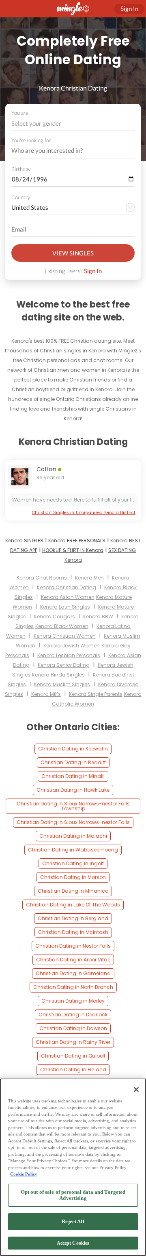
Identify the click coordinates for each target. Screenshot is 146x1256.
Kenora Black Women (61, 626)
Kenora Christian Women (65, 635)
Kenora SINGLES (24, 540)
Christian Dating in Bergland (73, 918)
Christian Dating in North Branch (73, 987)
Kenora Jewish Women (71, 645)
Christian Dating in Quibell (73, 1055)
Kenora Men (89, 577)
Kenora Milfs (46, 694)
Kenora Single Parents (95, 694)
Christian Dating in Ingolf (73, 863)
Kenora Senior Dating (64, 665)
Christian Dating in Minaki (73, 776)
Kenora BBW (98, 616)
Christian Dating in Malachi (73, 835)
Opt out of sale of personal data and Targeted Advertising (73, 1195)
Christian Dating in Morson (73, 877)
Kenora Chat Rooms (42, 577)
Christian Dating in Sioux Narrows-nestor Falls (73, 822)
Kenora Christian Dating (66, 587)
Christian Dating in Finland (73, 1069)
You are (19, 113)
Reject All (73, 1221)
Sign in (129, 8)
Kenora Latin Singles (65, 606)
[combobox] (73, 123)
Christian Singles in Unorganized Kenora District (83, 513)
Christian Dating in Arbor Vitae (73, 959)
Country (20, 197)
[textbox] (72, 123)
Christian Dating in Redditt (73, 762)
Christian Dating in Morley (73, 1000)
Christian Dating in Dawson (73, 1028)
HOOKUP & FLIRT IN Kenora (72, 550)
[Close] (136, 1089)
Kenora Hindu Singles (58, 674)
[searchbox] (67, 151)
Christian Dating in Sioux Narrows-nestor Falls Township (73, 806)
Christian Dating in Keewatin (73, 748)
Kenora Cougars (54, 616)
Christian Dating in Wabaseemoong (73, 849)
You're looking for (31, 140)
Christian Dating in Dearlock (73, 1014)
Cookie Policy (23, 1174)
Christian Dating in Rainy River (73, 1042)
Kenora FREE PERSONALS (76, 540)
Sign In (93, 270)
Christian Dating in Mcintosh (73, 932)
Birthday (20, 169)
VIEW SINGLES (73, 253)
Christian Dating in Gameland (73, 973)
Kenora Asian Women (67, 597)
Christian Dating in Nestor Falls (73, 945)
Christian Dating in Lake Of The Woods (73, 904)
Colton (46, 469)
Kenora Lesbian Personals (68, 655)
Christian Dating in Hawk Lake (73, 789)
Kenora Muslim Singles (62, 684)
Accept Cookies (73, 1243)
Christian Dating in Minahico (73, 890)
